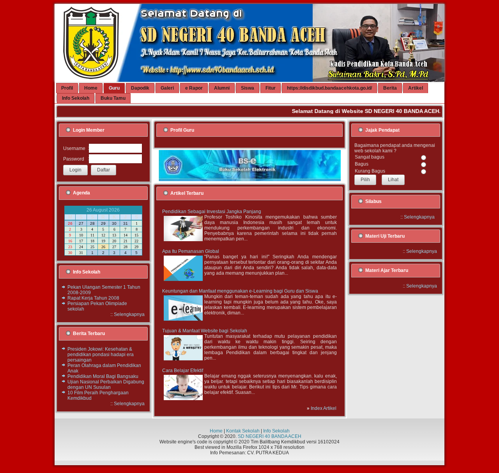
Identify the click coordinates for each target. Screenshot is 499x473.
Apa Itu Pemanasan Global (190, 251)
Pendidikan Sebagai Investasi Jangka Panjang (211, 211)
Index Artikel (323, 408)
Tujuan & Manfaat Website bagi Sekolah (204, 331)
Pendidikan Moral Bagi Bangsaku (102, 376)
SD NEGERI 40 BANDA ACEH (269, 436)
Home (216, 431)
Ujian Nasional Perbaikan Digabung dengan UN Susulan (105, 384)
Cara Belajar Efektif (182, 370)
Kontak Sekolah (243, 431)
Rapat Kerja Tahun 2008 (93, 298)
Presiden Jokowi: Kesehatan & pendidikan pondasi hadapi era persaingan (100, 354)
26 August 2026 (103, 210)
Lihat (393, 179)
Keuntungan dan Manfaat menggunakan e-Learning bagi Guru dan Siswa (240, 291)
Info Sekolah (276, 431)
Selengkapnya (129, 314)
